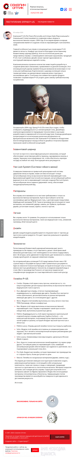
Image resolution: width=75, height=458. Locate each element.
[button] (52, 401)
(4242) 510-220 (37, 13)
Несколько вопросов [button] (2, 228)
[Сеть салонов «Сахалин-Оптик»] (14, 6)
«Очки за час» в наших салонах (29, 417)
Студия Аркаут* (23, 441)
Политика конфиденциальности (12, 452)
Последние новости (46, 22)
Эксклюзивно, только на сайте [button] (29, 401)
